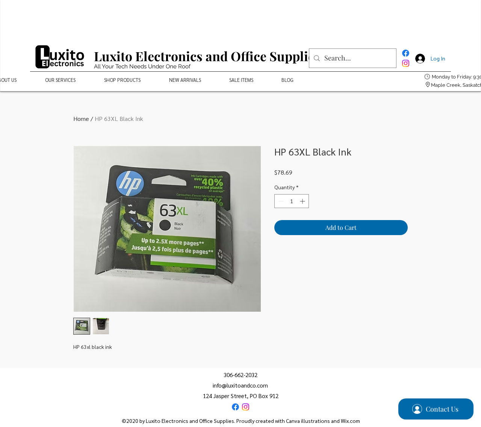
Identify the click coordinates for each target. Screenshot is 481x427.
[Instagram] (405, 63)
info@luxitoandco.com (240, 385)
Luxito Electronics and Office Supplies (207, 56)
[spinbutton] (291, 201)
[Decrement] (280, 201)
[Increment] (303, 201)
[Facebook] (405, 53)
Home (81, 118)
